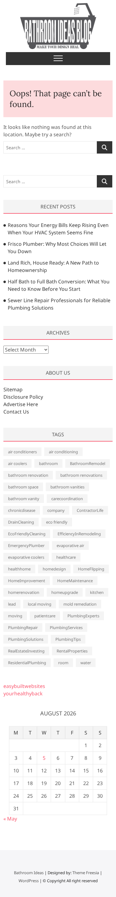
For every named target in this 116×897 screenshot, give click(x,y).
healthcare (66, 557)
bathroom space (23, 487)
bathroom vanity (23, 498)
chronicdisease (21, 510)
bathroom (48, 463)
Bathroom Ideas (29, 872)
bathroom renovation (28, 475)
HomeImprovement (26, 580)
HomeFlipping (91, 569)
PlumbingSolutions (25, 639)
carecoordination (67, 498)
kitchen (97, 592)
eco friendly (56, 522)
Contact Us (16, 411)
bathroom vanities (67, 487)
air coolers (17, 463)
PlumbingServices (66, 627)
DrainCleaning (21, 522)
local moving (39, 604)
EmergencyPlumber (26, 545)
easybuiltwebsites (24, 686)
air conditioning (63, 452)
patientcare (44, 616)
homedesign (54, 569)
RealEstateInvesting (26, 651)
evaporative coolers (26, 557)
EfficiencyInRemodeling (79, 534)
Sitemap (13, 389)
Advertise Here (20, 404)
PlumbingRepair (23, 627)
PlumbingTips (68, 639)
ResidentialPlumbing (27, 662)
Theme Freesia (85, 872)
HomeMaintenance (75, 580)
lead (12, 604)
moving (15, 616)
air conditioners (22, 452)
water (85, 662)
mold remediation (80, 604)
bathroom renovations (81, 475)
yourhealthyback (23, 693)
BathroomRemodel (87, 463)
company (56, 510)
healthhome (19, 569)
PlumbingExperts (83, 616)
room (63, 662)
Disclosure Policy (23, 396)
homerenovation (23, 592)
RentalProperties (72, 651)
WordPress (29, 880)
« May (10, 818)
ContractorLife (90, 510)
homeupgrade (64, 592)
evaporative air (70, 545)
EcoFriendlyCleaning (26, 534)
